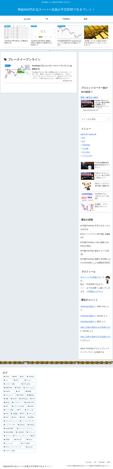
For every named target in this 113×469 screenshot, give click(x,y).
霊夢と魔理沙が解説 (89, 97)
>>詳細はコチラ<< (94, 291)
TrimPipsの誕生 (87, 306)
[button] (108, 119)
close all (92, 134)
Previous (2, 36)
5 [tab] (63, 51)
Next (111, 36)
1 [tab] (50, 51)
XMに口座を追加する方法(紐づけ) (95, 327)
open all (83, 134)
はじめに (86, 152)
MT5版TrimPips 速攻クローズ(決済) (94, 252)
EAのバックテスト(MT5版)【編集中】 (95, 236)
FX (83, 141)
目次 (108, 462)
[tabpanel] (16, 36)
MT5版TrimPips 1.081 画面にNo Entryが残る (94, 244)
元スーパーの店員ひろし (91, 277)
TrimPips (86, 145)
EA (83, 138)
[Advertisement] (95, 67)
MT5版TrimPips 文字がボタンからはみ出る (95, 227)
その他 (85, 148)
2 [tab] (53, 51)
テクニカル (87, 155)
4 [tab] (60, 51)
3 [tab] (56, 51)
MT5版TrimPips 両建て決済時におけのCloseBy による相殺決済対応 (95, 261)
